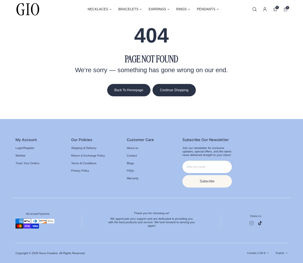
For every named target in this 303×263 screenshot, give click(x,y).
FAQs (130, 170)
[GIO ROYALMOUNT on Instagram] (251, 223)
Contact (132, 155)
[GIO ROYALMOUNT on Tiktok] (260, 223)
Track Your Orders (27, 163)
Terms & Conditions (83, 163)
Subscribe (207, 181)
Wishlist (20, 155)
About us (132, 148)
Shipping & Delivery (83, 148)
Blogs (130, 163)
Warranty (133, 178)
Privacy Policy (80, 170)
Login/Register (24, 148)
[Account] (265, 9)
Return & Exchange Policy (88, 155)
